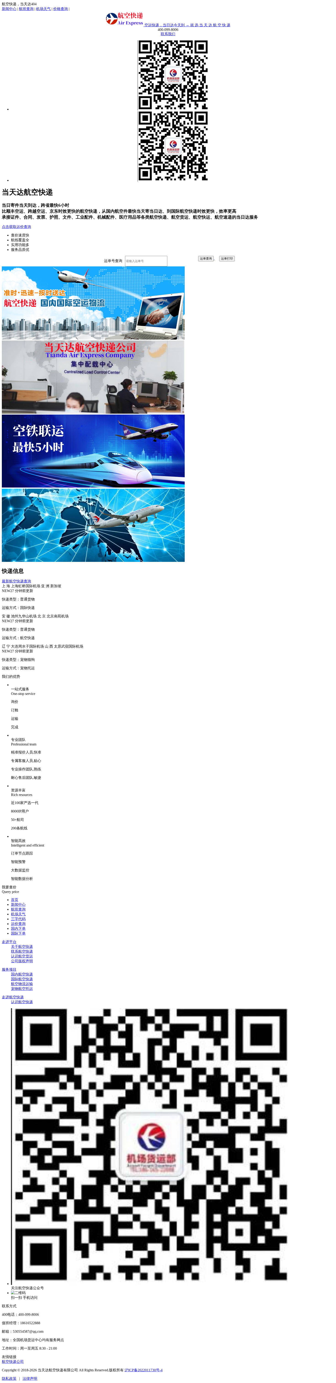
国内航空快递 (22, 974)
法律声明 (30, 1378)
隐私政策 (9, 1378)
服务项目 (9, 969)
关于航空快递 (22, 947)
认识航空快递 (22, 1002)
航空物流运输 (22, 984)
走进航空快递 (13, 997)
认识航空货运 (22, 956)
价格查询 (60, 9)
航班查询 (26, 9)
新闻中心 (9, 9)
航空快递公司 (13, 1362)
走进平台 (9, 942)
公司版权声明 (22, 961)
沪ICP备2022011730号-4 (144, 1370)
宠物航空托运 (22, 989)
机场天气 (43, 9)
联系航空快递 (22, 951)
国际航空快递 (22, 979)
